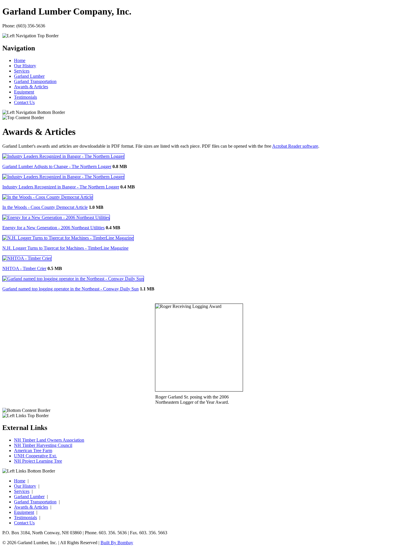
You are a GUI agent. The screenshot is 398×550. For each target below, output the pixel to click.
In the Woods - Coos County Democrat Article (45, 207)
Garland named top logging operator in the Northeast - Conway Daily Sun (70, 288)
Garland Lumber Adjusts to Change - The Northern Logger (56, 166)
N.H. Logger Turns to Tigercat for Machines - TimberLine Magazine (65, 248)
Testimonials (25, 97)
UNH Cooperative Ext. (35, 455)
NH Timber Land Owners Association (49, 440)
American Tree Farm (33, 450)
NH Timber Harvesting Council (43, 445)
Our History (25, 65)
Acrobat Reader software (295, 146)
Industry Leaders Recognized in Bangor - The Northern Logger (60, 186)
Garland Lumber (29, 76)
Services (21, 70)
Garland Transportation (35, 81)
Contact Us (24, 102)
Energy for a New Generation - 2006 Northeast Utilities (53, 227)
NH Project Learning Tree (38, 461)
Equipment (24, 91)
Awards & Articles (31, 86)
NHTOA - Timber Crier (24, 268)
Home (19, 60)
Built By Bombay (117, 542)
